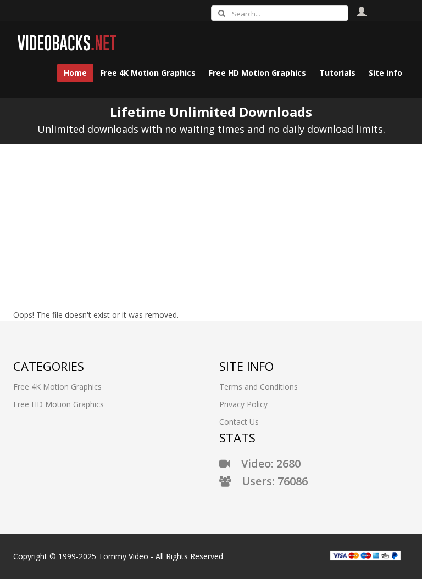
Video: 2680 (265, 463)
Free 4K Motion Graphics (57, 386)
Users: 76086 (269, 481)
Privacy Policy (243, 404)
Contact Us (239, 422)
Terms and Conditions (258, 386)
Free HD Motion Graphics (58, 404)
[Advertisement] (211, 226)
